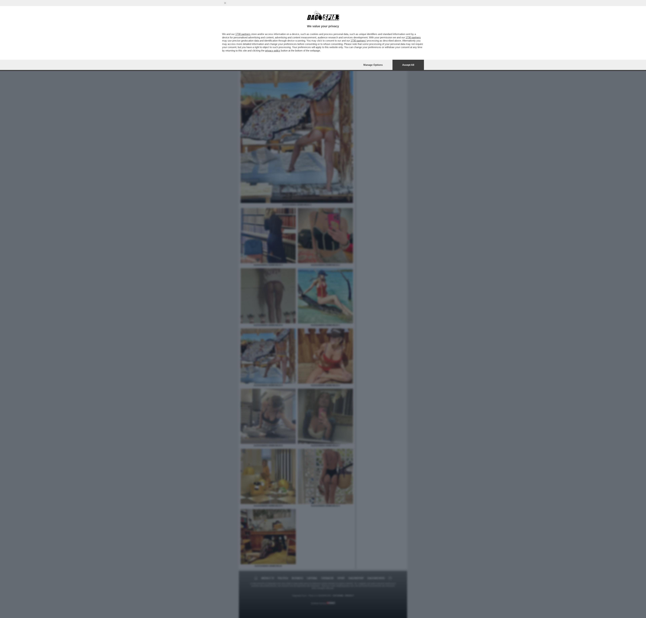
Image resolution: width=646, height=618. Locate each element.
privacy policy (272, 50)
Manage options (373, 64)
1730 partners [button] (242, 34)
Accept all (408, 64)
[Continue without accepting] (225, 3)
